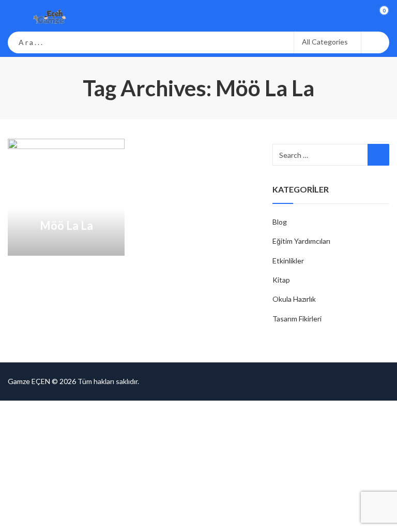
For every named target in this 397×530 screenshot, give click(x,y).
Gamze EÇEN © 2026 (42, 381)
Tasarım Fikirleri (297, 318)
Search (375, 42)
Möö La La (66, 225)
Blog (279, 221)
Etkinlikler (288, 260)
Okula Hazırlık (294, 299)
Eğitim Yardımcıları (301, 241)
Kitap (281, 279)
